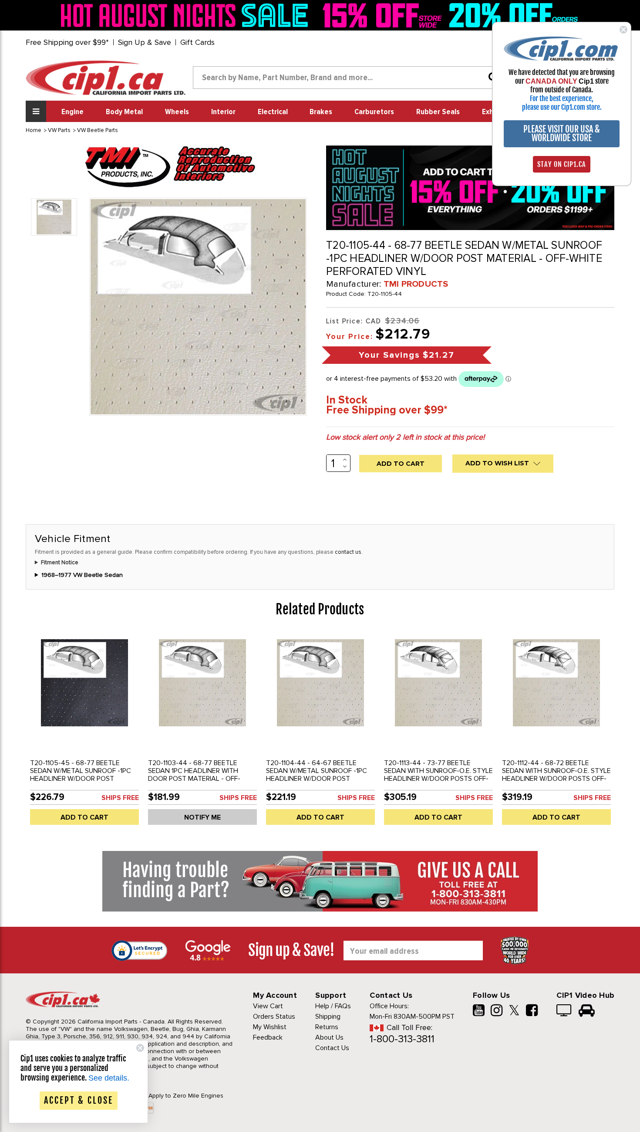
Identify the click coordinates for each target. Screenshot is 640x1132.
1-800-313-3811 (402, 1039)
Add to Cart (84, 817)
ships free (120, 797)
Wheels (177, 112)
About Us (329, 1037)
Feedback (268, 1037)
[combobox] (349, 77)
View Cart (268, 1006)
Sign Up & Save (144, 42)
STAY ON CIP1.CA (561, 164)
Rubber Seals (438, 112)
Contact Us (332, 1048)
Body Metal (124, 112)
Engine (72, 112)
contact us (348, 552)
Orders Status (274, 1016)
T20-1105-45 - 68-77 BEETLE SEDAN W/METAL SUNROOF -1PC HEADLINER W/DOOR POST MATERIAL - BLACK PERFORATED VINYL (80, 779)
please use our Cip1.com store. (562, 107)
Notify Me (202, 817)
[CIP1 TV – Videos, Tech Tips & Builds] (564, 1011)
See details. (108, 1078)
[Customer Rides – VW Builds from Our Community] (587, 1011)
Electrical (273, 112)
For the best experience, (561, 98)
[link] (186, 15)
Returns (326, 1027)
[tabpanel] (85, 732)
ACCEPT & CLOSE (78, 1100)
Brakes (321, 112)
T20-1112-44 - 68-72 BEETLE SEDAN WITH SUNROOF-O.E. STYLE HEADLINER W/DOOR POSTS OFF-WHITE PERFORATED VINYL (556, 775)
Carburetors (374, 112)
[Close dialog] (623, 29)
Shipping (327, 1016)
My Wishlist (269, 1027)
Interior (223, 112)
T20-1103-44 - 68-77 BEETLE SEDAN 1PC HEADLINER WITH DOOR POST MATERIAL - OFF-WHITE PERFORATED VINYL (194, 775)
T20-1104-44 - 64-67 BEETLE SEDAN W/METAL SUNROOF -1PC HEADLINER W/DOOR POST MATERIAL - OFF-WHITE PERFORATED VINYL (316, 779)
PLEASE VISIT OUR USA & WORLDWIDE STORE (561, 133)
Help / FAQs (333, 1006)
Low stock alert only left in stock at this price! (405, 437)
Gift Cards (197, 42)
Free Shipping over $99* (67, 42)
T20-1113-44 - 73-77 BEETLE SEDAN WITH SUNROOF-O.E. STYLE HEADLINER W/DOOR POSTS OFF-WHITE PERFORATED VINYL (438, 775)
